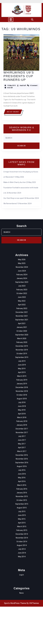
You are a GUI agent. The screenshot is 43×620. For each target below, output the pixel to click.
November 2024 (22, 267)
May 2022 (21, 301)
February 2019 (21, 380)
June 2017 (22, 440)
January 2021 (22, 327)
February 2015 (21, 530)
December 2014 (22, 534)
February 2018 (21, 421)
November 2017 (22, 432)
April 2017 (22, 448)
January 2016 (22, 493)
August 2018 (22, 399)
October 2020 (21, 331)
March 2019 (21, 376)
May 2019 (21, 369)
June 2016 (22, 474)
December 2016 (22, 455)
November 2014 (22, 538)
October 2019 (21, 354)
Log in (21, 575)
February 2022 (21, 308)
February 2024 (21, 275)
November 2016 (22, 459)
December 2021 (22, 312)
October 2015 (21, 500)
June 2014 (22, 553)
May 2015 (21, 519)
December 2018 (22, 387)
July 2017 (21, 436)
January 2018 (22, 425)
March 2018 (21, 417)
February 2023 (21, 290)
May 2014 (21, 557)
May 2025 (21, 263)
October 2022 (21, 293)
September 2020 (21, 335)
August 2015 (22, 508)
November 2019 (22, 350)
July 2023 (21, 286)
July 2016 (21, 470)
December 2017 (22, 429)
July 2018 (21, 402)
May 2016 (21, 478)
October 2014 (21, 541)
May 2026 (21, 260)
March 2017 (21, 451)
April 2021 (22, 323)
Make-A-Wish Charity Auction (14, 182)
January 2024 (22, 278)
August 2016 (22, 466)
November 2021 (22, 316)
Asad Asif (23, 85)
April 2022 (22, 305)
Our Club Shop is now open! (13, 198)
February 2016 (21, 489)
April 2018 (22, 414)
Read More (14, 112)
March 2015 (21, 526)
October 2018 (21, 395)
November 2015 (22, 496)
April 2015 (22, 523)
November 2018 (22, 391)
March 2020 (21, 338)
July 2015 (21, 511)
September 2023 (21, 282)
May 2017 (21, 444)
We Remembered (10, 203)
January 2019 (22, 384)
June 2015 (22, 515)
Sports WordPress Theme (15, 603)
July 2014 (21, 549)
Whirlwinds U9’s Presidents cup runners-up (18, 76)
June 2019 (22, 365)
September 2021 (21, 320)
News (21, 593)
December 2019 (22, 346)
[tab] (10, 19)
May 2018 (21, 410)
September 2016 (21, 463)
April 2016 (22, 481)
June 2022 (22, 297)
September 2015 (21, 504)
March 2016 (21, 485)
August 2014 (22, 545)
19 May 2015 (11, 85)
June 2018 (22, 406)
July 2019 (21, 361)
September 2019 (21, 357)
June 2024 (22, 271)
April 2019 (22, 372)
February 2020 (21, 342)
